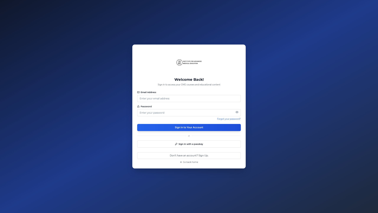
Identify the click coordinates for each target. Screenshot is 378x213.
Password (146, 106)
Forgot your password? (229, 119)
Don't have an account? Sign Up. (189, 155)
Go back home (190, 162)
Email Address (148, 92)
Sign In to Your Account (189, 127)
